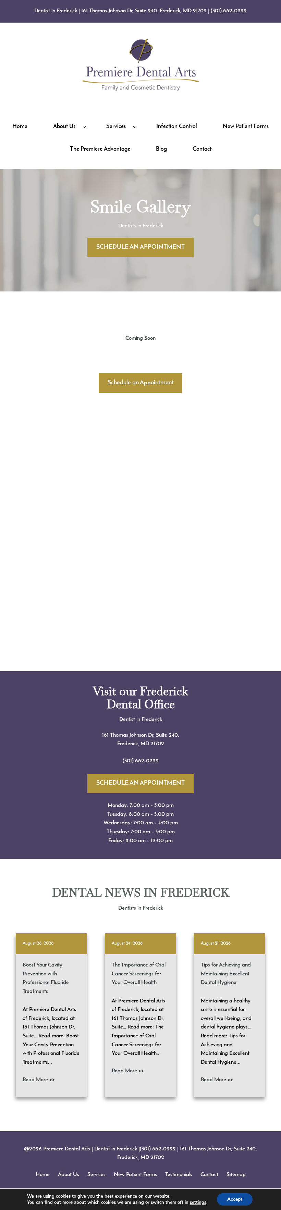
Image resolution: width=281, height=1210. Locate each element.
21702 (157, 744)
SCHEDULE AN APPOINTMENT (140, 247)
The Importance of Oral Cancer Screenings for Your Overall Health (139, 973)
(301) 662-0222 (229, 11)
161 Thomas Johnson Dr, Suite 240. (140, 735)
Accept (234, 1199)
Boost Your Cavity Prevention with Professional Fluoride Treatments (46, 978)
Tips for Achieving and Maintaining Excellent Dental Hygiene (226, 973)
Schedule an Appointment (141, 383)
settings (198, 1202)
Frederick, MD (133, 744)
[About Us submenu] (84, 126)
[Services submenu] (134, 126)
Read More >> (39, 1080)
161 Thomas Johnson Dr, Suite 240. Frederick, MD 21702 (144, 11)
